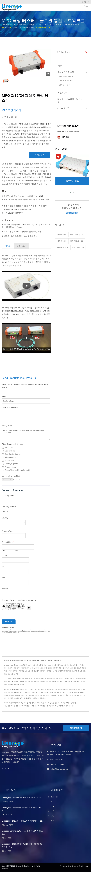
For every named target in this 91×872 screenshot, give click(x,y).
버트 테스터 (38, 703)
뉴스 (52, 811)
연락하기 (54, 821)
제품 (52, 806)
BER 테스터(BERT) (66, 76)
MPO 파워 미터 (78, 247)
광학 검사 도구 (64, 85)
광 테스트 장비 (47, 703)
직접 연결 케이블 (9, 706)
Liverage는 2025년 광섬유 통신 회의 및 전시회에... (21, 809)
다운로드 (65, 137)
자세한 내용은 (72, 213)
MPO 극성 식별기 (76, 235)
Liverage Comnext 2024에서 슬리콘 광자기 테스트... (22, 832)
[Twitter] (5, 768)
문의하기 (59, 706)
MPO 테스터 (61, 235)
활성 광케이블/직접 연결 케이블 (69, 100)
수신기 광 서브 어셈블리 (39, 706)
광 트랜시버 (62, 93)
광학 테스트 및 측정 (27, 27)
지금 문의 (40, 155)
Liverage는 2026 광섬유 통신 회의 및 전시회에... (22, 797)
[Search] (86, 52)
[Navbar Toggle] (86, 7)
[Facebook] (2, 768)
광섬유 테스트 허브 (43, 27)
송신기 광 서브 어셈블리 (23, 706)
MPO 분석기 (61, 241)
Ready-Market (84, 866)
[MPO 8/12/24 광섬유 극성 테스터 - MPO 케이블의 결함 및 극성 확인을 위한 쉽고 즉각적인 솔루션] (48, 74)
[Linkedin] (8, 768)
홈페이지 (54, 797)
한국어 (86, 2)
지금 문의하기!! (76, 728)
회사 (52, 802)
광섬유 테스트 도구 (59, 703)
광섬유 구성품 (63, 108)
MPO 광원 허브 (62, 247)
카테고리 (14, 27)
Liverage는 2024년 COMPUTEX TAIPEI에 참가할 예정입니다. (22, 845)
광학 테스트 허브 (76, 241)
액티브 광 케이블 (71, 703)
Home (7, 27)
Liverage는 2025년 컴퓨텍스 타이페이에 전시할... (22, 821)
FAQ (52, 816)
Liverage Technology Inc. (24, 866)
